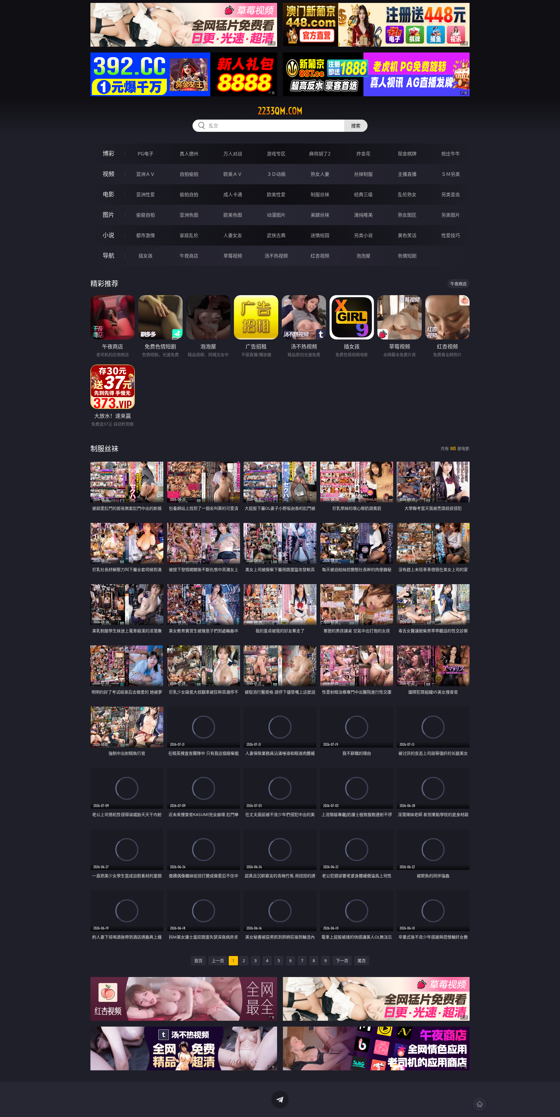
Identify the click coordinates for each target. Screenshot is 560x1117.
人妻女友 (232, 235)
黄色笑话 (407, 235)
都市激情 (145, 235)
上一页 (218, 960)
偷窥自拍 (145, 215)
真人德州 (189, 153)
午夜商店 (189, 256)
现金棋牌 (407, 153)
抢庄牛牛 (450, 153)
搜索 (355, 125)
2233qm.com (280, 111)
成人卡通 (232, 194)
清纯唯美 (363, 215)
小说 (108, 235)
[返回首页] (480, 1104)
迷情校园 (320, 235)
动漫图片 (276, 215)
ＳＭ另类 (450, 174)
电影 (108, 194)
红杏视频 (320, 256)
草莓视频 (232, 256)
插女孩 (146, 256)
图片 (108, 215)
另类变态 (450, 194)
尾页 (362, 960)
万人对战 (232, 153)
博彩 (108, 153)
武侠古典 (276, 235)
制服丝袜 (320, 194)
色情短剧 (407, 256)
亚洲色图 (189, 215)
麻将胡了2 (319, 153)
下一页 (342, 960)
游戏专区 (276, 153)
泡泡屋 (363, 256)
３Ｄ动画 (276, 174)
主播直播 (407, 174)
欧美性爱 (276, 194)
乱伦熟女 (407, 194)
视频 (108, 174)
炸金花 (363, 153)
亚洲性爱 (145, 194)
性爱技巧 (450, 235)
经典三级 (363, 194)
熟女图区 (407, 215)
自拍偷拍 (189, 174)
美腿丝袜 (320, 215)
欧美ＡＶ (232, 174)
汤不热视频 (276, 256)
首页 (198, 960)
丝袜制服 (363, 174)
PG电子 (145, 153)
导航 (108, 256)
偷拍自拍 (189, 194)
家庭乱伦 (189, 235)
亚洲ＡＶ (145, 174)
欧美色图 (232, 215)
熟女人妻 (320, 174)
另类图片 (450, 215)
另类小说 (363, 235)
